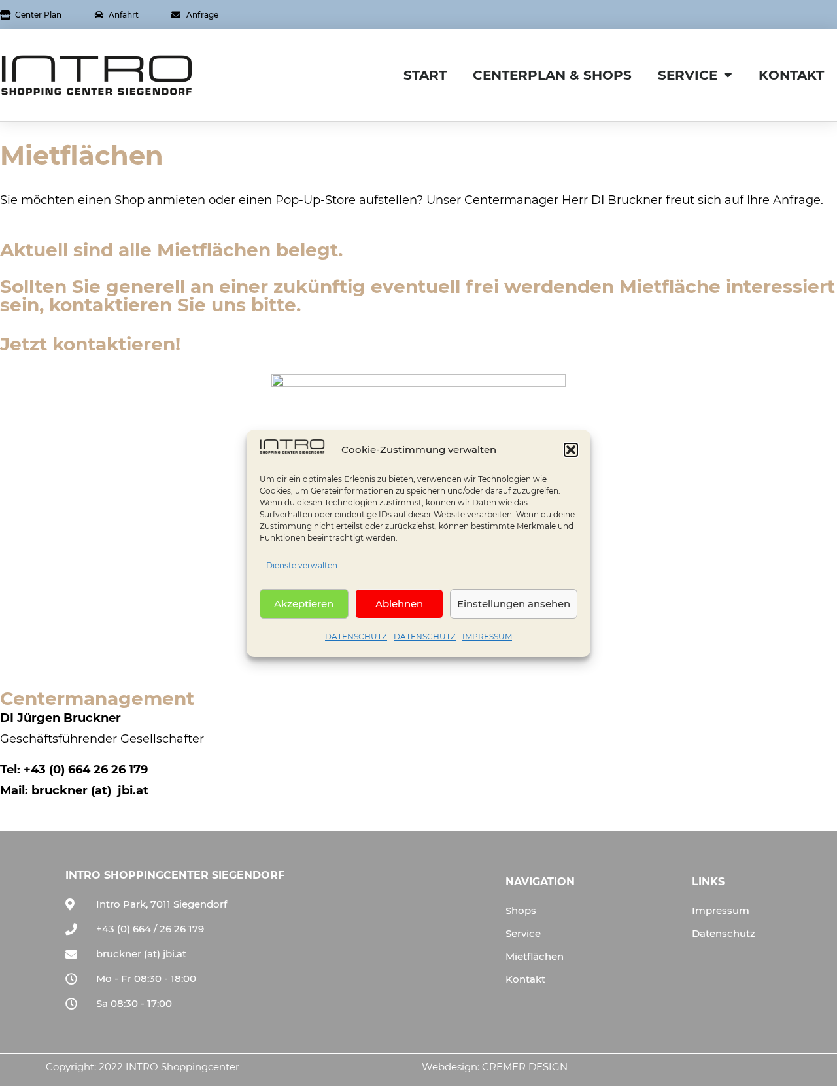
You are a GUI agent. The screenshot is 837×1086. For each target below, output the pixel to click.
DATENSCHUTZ (356, 636)
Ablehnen (399, 603)
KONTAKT (791, 75)
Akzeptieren (303, 603)
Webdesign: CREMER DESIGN (495, 1067)
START (425, 75)
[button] (570, 449)
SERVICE (687, 75)
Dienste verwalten (301, 565)
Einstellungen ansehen (513, 603)
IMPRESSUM (487, 636)
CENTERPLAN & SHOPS (552, 75)
